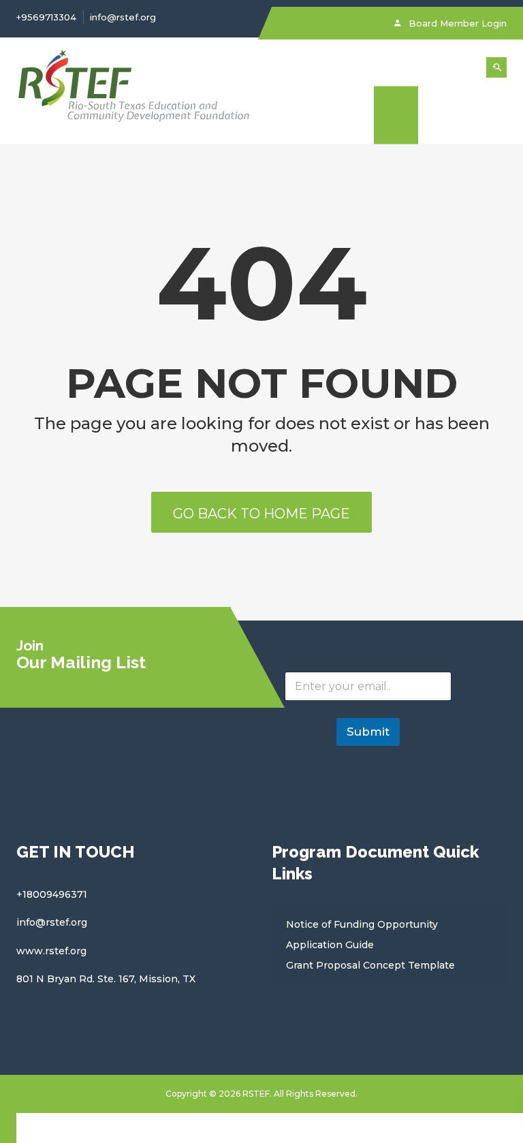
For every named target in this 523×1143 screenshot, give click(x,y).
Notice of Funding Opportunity (362, 924)
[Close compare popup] (8, 1128)
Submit (368, 731)
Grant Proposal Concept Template (370, 965)
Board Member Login (456, 23)
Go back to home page (261, 513)
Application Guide (330, 945)
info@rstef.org (123, 17)
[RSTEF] (133, 91)
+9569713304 (46, 17)
